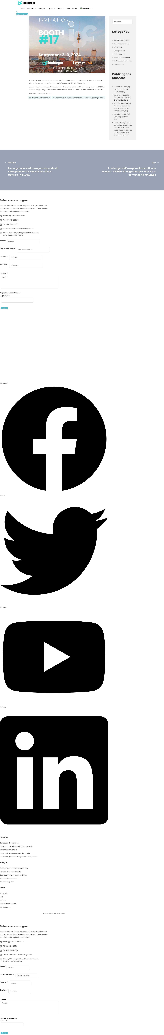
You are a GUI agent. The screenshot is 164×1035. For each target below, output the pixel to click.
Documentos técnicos (8, 904)
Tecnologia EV (119, 54)
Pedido (4, 273)
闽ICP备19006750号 (59, 913)
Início (23, 8)
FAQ (1, 897)
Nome (3, 240)
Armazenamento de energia (10, 872)
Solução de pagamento (9, 878)
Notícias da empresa (121, 44)
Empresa (4, 256)
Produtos (30, 8)
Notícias (3, 900)
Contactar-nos (71, 8)
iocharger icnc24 (98, 98)
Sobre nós (3, 893)
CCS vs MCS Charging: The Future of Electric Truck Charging (122, 89)
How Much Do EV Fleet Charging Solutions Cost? (122, 116)
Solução (41, 8)
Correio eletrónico (8, 248)
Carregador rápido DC (8, 850)
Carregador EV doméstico (9, 843)
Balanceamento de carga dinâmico (13, 875)
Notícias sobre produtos (123, 61)
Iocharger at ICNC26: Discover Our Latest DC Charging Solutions (122, 97)
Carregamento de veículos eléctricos (14, 868)
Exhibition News (44, 98)
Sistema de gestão (7, 882)
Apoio (51, 8)
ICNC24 (64, 98)
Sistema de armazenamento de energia (15, 853)
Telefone (4, 264)
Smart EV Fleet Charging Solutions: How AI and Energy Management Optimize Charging (122, 107)
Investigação (119, 64)
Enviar (4, 308)
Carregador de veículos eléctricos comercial (16, 846)
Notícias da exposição (122, 57)
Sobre (60, 8)
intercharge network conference (79, 98)
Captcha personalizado (10, 293)
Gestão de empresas (122, 40)
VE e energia (118, 47)
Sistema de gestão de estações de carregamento (18, 857)
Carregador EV (119, 51)
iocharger (50, 913)
